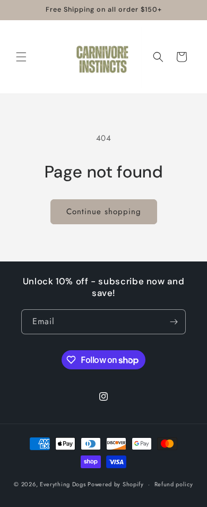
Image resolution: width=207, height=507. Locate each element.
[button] (21, 57)
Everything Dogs (63, 484)
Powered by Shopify (116, 484)
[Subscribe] (173, 321)
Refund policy (173, 484)
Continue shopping (103, 211)
